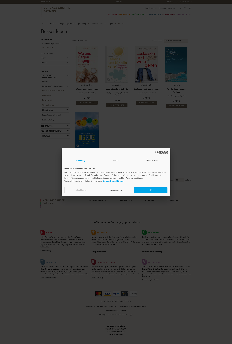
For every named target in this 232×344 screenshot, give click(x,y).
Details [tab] (116, 160)
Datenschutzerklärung (113, 181)
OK (150, 190)
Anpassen (114, 190)
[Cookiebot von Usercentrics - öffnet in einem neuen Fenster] (157, 152)
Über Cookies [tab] (152, 160)
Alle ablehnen (81, 190)
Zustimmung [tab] (79, 160)
